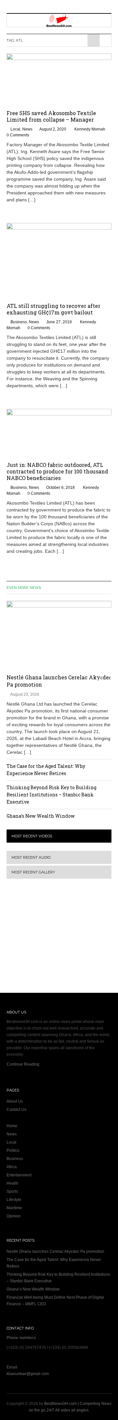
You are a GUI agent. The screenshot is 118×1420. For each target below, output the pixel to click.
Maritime (14, 1208)
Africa (12, 1167)
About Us (15, 1101)
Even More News (24, 587)
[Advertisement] (47, 940)
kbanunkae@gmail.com (28, 1373)
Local (15, 129)
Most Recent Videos (31, 836)
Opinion (14, 1216)
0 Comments (18, 135)
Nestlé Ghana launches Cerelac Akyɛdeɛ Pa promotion (55, 1251)
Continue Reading (23, 1064)
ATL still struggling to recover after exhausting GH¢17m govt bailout (53, 309)
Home (12, 1126)
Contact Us (16, 1109)
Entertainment (19, 1175)
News (27, 129)
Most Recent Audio (30, 857)
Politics (13, 1150)
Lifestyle (14, 1199)
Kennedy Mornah (89, 129)
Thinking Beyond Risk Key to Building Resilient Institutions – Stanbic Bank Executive (51, 794)
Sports (12, 1191)
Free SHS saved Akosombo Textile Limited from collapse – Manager (51, 116)
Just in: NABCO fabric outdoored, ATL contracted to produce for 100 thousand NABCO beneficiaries (57, 471)
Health (12, 1183)
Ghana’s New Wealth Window (41, 816)
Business (18, 322)
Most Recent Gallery (33, 872)
